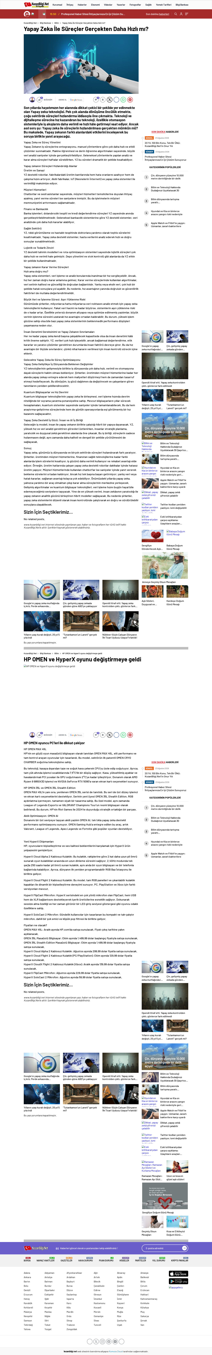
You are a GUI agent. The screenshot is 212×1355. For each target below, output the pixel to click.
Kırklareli (28, 1307)
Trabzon (71, 1324)
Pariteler (140, 1259)
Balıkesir (144, 1277)
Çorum (143, 1285)
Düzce (70, 1290)
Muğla (120, 1311)
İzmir (119, 1298)
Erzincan (144, 1290)
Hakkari (144, 1294)
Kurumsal (57, 4)
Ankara (27, 1277)
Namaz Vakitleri (45, 1259)
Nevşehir (28, 1316)
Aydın (119, 1277)
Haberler (82, 4)
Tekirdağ (28, 1324)
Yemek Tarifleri (163, 4)
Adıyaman (49, 1272)
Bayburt (71, 1281)
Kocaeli (97, 1307)
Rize (119, 1316)
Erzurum (28, 1294)
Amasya (144, 1272)
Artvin (97, 1277)
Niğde (47, 1316)
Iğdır (47, 1298)
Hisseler (124, 1259)
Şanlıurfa (121, 1320)
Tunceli (97, 1324)
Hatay (27, 1298)
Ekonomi (95, 4)
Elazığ (120, 1290)
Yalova (27, 1329)
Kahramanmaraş (148, 1298)
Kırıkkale (144, 1303)
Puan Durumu (106, 1259)
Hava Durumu (85, 1259)
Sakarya (144, 1316)
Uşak (119, 1324)
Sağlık (148, 4)
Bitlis (142, 1281)
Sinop (69, 1320)
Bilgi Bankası (182, 4)
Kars (69, 1303)
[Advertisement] (81, 556)
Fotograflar (135, 4)
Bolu (26, 1285)
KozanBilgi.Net (30, 23)
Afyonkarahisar (74, 1272)
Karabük (28, 1303)
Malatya (28, 1311)
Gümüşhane (123, 1294)
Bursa (69, 1285)
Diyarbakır (50, 1290)
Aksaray (121, 1272)
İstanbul (98, 1298)
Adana (27, 1272)
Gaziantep (72, 1294)
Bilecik (97, 1281)
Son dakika (157, 13)
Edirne (97, 1290)
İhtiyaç (70, 4)
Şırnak (143, 1320)
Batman (48, 1281)
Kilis (69, 1307)
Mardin (70, 1311)
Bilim (56, 23)
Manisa (48, 1311)
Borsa (27, 1259)
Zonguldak (72, 1329)
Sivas (96, 1320)
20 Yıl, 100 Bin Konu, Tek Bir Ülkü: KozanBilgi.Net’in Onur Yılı (93, 13)
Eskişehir (49, 1294)
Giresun (97, 1294)
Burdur (48, 1285)
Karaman (49, 1303)
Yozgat (48, 1329)
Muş (142, 1311)
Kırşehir (48, 1307)
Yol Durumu (158, 1259)
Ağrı (96, 1272)
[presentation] (34, 14)
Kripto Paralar (179, 1259)
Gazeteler (66, 1259)
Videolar (108, 4)
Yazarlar (121, 4)
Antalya (48, 1277)
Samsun (28, 1320)
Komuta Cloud (116, 1351)
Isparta (70, 1298)
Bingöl (120, 1281)
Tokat (47, 1324)
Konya (120, 1307)
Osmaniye (98, 1316)
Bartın (27, 1281)
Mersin (97, 1311)
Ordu (69, 1316)
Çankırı (120, 1285)
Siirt (47, 1320)
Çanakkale (99, 1285)
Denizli (27, 1290)
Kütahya (144, 1307)
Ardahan (71, 1277)
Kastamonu (99, 1303)
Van (142, 1324)
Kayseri (120, 1303)
